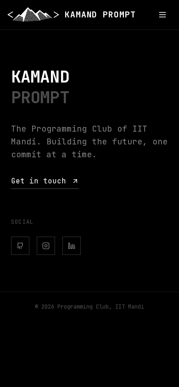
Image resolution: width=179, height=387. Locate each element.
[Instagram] (46, 246)
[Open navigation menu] (162, 15)
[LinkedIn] (71, 246)
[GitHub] (20, 246)
